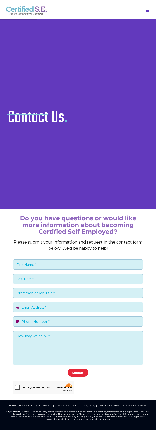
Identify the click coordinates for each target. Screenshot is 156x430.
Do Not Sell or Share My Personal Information (123, 405)
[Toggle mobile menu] (148, 10)
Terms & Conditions (66, 405)
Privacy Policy (87, 405)
